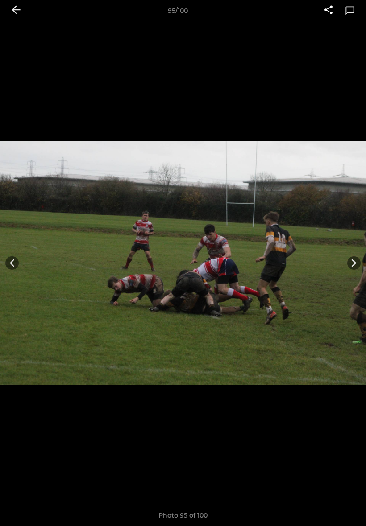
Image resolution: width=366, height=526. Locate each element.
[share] (328, 10)
